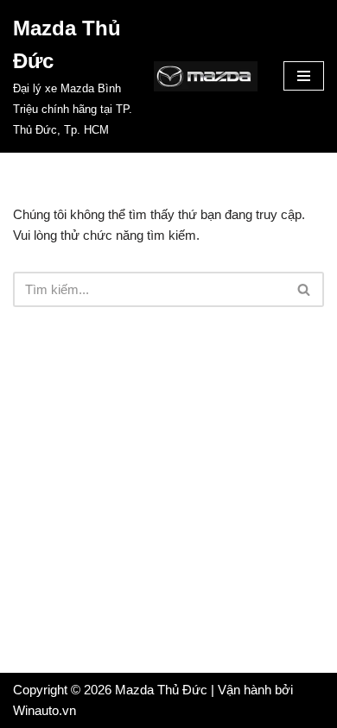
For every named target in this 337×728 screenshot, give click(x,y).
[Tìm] (304, 289)
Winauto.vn (44, 710)
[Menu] (303, 76)
